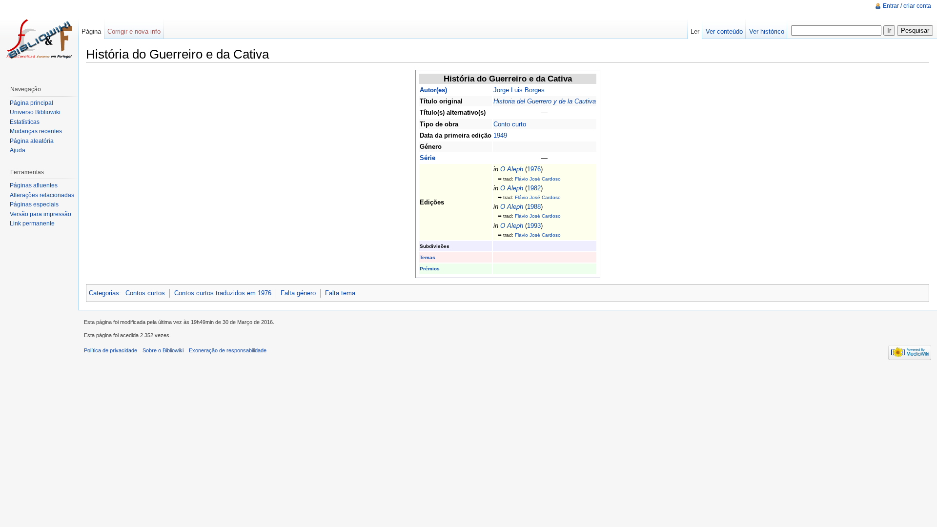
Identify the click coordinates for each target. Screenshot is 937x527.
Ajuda (17, 150)
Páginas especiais (34, 204)
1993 (534, 225)
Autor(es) (433, 90)
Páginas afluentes (34, 185)
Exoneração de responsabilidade (227, 350)
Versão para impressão (40, 214)
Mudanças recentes (36, 131)
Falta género (298, 293)
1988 (534, 206)
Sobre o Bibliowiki (163, 350)
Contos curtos (145, 293)
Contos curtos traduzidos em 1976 (222, 293)
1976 (534, 169)
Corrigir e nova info (134, 31)
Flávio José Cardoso (538, 179)
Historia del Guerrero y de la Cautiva (544, 101)
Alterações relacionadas (42, 195)
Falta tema (340, 293)
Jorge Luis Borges (519, 90)
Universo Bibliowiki (35, 112)
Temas (427, 257)
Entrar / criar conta (907, 5)
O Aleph (511, 169)
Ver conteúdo (724, 31)
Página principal (31, 103)
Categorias (104, 293)
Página (91, 31)
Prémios (430, 268)
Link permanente (32, 223)
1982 (534, 188)
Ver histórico (766, 31)
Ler (695, 31)
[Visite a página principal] (39, 39)
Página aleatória (32, 141)
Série (427, 158)
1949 (500, 135)
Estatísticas (25, 122)
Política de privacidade (110, 350)
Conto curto (509, 124)
